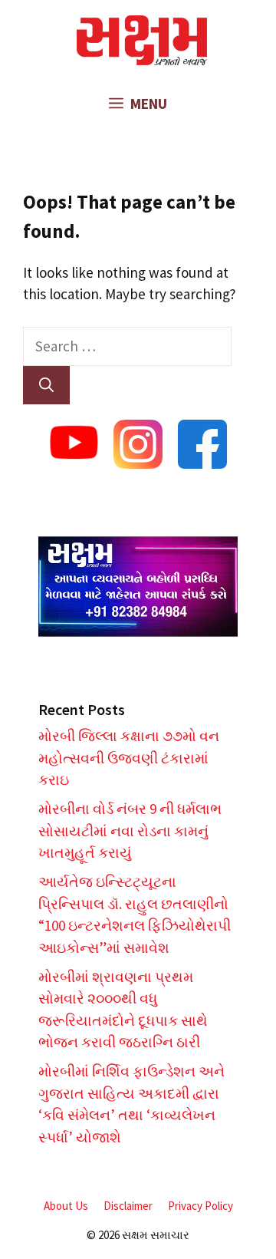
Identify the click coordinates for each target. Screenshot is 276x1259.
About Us (66, 1205)
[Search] (46, 385)
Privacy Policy (200, 1205)
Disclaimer (128, 1205)
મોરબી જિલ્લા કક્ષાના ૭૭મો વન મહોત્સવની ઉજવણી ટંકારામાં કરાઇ (128, 758)
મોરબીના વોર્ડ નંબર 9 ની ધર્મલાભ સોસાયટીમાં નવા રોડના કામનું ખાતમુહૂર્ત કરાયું (130, 830)
